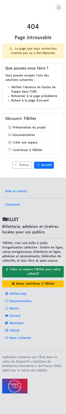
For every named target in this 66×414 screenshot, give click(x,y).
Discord (15, 316)
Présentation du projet (29, 127)
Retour (23, 165)
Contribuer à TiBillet (27, 150)
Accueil (46, 165)
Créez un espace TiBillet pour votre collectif (35, 271)
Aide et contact (16, 191)
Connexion (12, 204)
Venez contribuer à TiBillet (35, 283)
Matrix (14, 308)
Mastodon (17, 323)
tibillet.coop (18, 293)
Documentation (24, 135)
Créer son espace (25, 142)
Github (14, 330)
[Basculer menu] (59, 7)
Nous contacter (20, 338)
